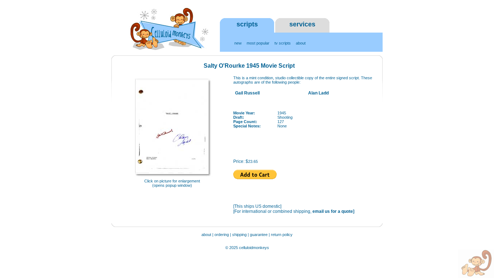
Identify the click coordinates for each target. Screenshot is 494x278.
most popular (258, 43)
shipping (239, 234)
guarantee (259, 234)
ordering (221, 234)
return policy (282, 234)
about (301, 43)
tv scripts (282, 43)
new (238, 43)
